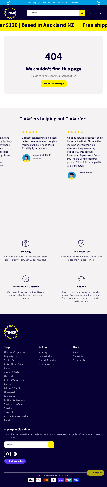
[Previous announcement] (8, 3)
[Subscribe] (51, 444)
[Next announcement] (99, 3)
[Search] (82, 13)
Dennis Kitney (80, 172)
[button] (101, 13)
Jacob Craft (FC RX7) (38, 155)
